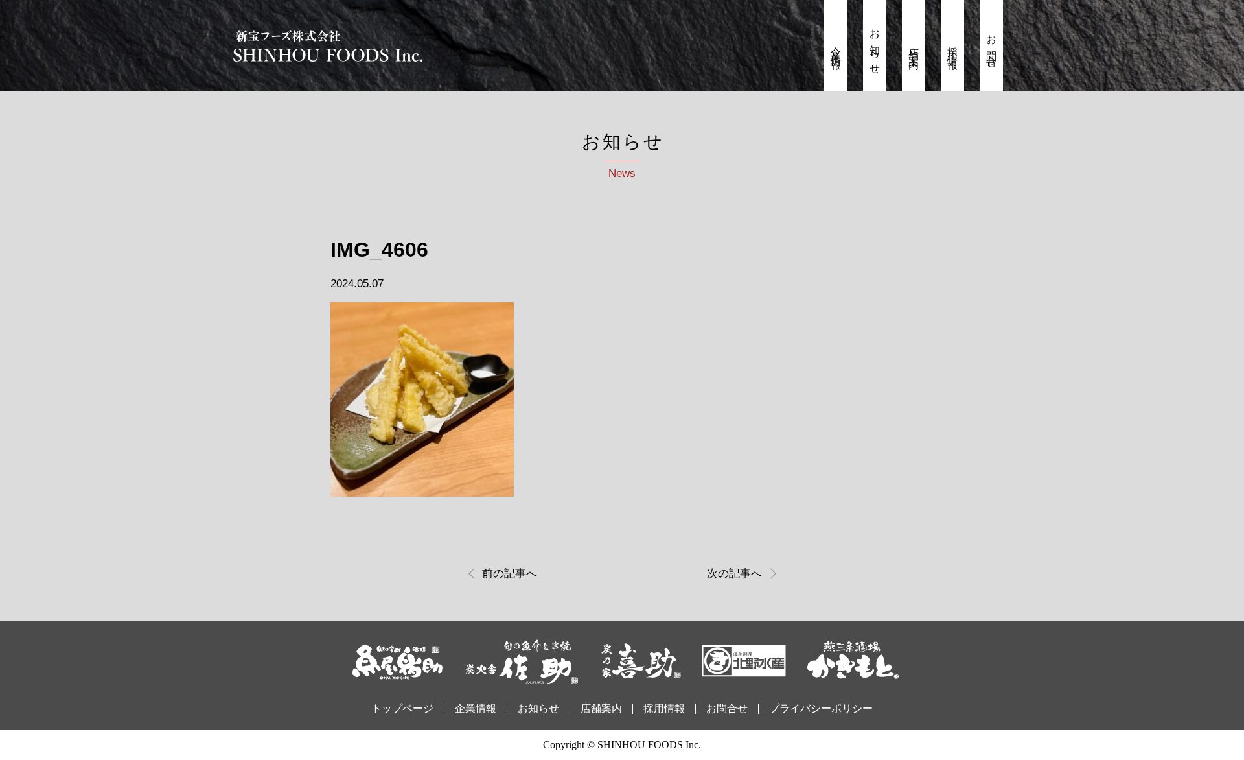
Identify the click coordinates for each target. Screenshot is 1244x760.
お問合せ (991, 47)
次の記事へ (734, 573)
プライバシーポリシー (821, 708)
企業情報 (836, 47)
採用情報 (952, 47)
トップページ (402, 708)
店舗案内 (913, 47)
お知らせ (875, 47)
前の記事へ (509, 573)
